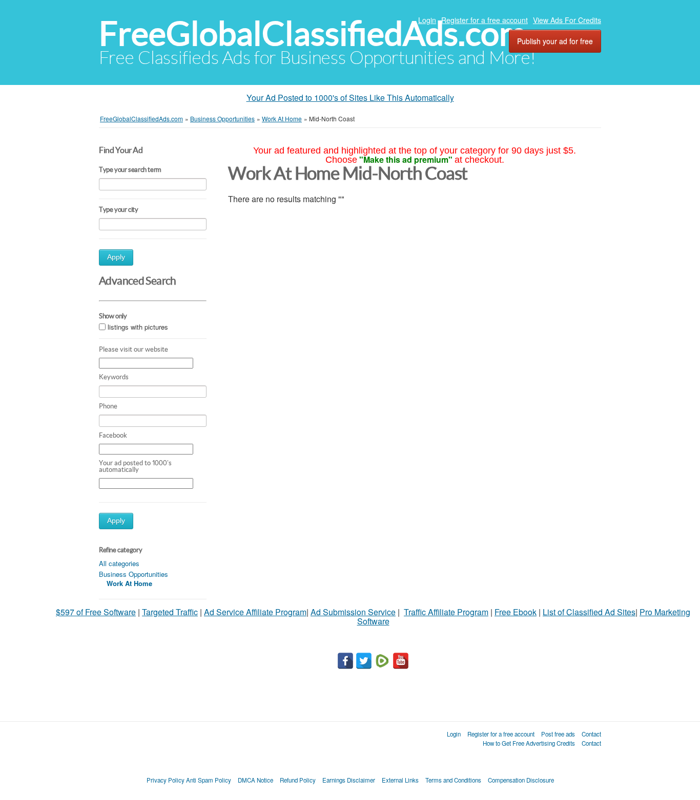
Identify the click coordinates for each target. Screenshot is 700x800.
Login (427, 20)
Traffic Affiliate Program (446, 612)
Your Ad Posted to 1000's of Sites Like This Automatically (350, 97)
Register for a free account (484, 20)
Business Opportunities (133, 574)
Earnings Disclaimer (348, 780)
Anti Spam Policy (208, 780)
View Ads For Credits (567, 20)
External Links (400, 780)
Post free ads (558, 734)
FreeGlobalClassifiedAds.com (312, 33)
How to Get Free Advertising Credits (529, 743)
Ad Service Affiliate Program (255, 612)
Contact (591, 734)
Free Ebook (516, 612)
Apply (116, 257)
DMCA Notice (255, 780)
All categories (119, 563)
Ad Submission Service (353, 612)
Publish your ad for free (555, 41)
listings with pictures (138, 327)
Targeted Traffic (170, 612)
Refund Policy (298, 780)
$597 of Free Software (96, 612)
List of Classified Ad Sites (589, 612)
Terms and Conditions (453, 780)
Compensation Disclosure (521, 780)
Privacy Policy (165, 780)
